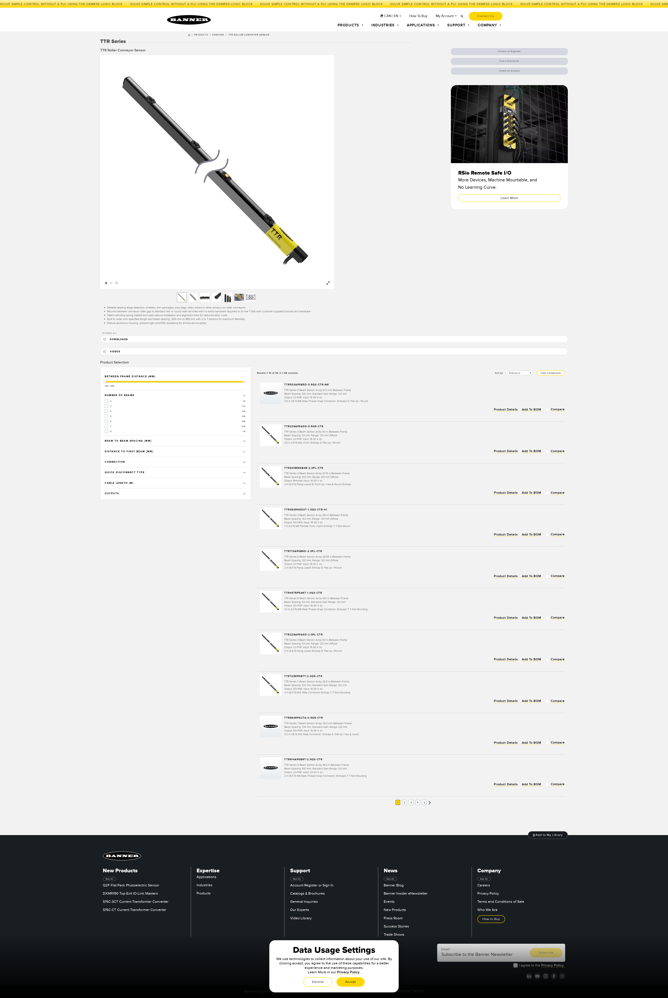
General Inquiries (304, 901)
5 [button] (424, 802)
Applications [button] (421, 25)
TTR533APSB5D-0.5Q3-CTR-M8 (306, 384)
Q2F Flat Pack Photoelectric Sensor (131, 885)
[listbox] (217, 297)
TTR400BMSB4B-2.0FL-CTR (303, 468)
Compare (558, 409)
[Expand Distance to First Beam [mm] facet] (244, 451)
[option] (182, 297)
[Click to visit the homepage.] (189, 20)
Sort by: (499, 373)
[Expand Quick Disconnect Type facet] (244, 472)
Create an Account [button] (509, 70)
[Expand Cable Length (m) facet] (244, 483)
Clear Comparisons (550, 373)
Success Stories (396, 926)
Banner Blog (394, 885)
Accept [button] (350, 982)
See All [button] (109, 879)
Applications (206, 877)
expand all (109, 333)
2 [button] (404, 802)
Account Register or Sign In (311, 885)
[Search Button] (462, 16)
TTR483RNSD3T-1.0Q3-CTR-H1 (305, 509)
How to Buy (418, 16)
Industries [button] (383, 25)
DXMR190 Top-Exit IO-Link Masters (130, 893)
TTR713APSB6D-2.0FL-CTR (303, 551)
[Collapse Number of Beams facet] (244, 395)
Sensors (218, 34)
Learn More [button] (509, 198)
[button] (217, 172)
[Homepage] (189, 35)
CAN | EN (391, 16)
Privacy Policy (488, 893)
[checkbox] (106, 401)
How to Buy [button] (491, 919)
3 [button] (411, 802)
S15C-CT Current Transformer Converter (134, 910)
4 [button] (417, 802)
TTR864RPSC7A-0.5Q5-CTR (303, 718)
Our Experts (299, 910)
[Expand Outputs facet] (244, 493)
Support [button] (457, 25)
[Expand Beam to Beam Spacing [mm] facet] (244, 441)
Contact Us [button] (485, 16)
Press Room (393, 918)
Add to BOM (531, 409)
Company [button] (488, 25)
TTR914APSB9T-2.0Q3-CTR (303, 759)
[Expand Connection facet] (244, 462)
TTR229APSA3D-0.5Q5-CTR (303, 426)
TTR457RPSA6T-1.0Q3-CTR (303, 593)
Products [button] (349, 25)
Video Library (301, 918)
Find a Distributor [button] (509, 61)
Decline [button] (318, 982)
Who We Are (487, 910)
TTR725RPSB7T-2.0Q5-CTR (303, 676)
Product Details (506, 409)
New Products (395, 910)
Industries (204, 885)
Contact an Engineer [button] (509, 51)
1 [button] (398, 802)
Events (389, 901)
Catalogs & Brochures (307, 893)
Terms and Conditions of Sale (500, 901)
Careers (483, 885)
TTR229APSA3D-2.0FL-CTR (303, 634)
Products (201, 34)
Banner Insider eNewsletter (406, 893)
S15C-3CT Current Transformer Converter (135, 901)
